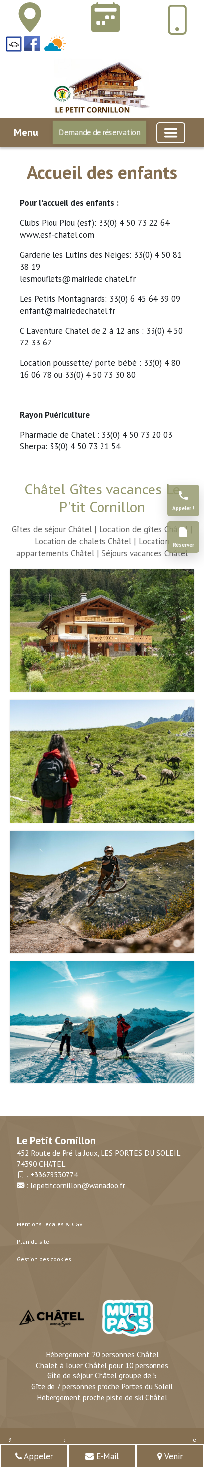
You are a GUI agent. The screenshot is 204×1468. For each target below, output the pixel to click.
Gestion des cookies (44, 1259)
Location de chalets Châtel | (85, 541)
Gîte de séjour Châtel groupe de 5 (102, 1375)
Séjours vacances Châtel (145, 553)
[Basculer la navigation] (170, 132)
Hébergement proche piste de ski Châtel (102, 1397)
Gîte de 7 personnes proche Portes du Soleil (102, 1386)
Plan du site (33, 1241)
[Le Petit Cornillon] (28, 17)
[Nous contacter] (103, 17)
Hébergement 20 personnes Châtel (102, 1354)
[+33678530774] (177, 20)
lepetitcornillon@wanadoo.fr (77, 1185)
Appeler (37, 1456)
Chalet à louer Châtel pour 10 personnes (102, 1365)
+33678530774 (54, 1174)
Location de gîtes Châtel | (146, 529)
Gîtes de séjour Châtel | (54, 529)
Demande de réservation (99, 132)
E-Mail (106, 1456)
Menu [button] (26, 132)
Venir (172, 1456)
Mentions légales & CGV (50, 1224)
